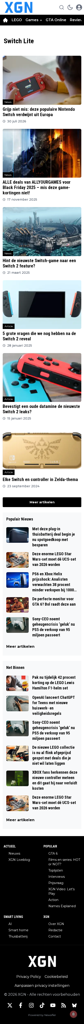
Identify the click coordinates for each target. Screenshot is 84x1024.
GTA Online (56, 20)
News (7, 102)
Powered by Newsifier (42, 1015)
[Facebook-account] (20, 1005)
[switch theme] (70, 7)
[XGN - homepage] (18, 7)
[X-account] (10, 1005)
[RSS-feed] (63, 1005)
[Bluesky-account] (74, 1005)
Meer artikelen (42, 502)
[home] (5, 20)
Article (8, 326)
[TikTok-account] (42, 1005)
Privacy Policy (28, 977)
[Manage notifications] (73, 1014)
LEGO (17, 20)
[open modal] (79, 7)
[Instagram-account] (31, 1005)
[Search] (61, 7)
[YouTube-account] (53, 1005)
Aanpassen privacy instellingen (42, 985)
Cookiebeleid (56, 977)
